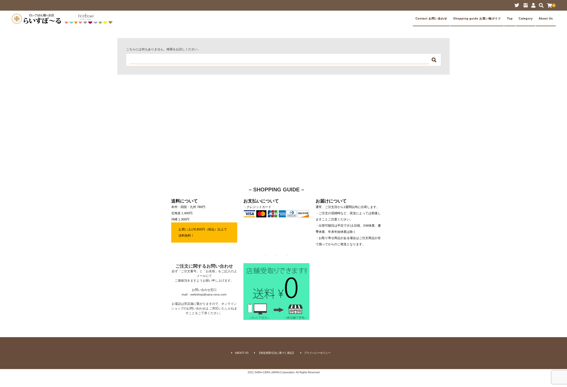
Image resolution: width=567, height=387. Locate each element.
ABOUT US (242, 352)
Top (510, 18)
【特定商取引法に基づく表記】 (276, 352)
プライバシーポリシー (317, 352)
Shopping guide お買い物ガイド (477, 18)
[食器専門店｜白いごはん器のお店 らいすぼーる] (63, 18)
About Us (546, 18)
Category (526, 18)
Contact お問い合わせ (431, 18)
